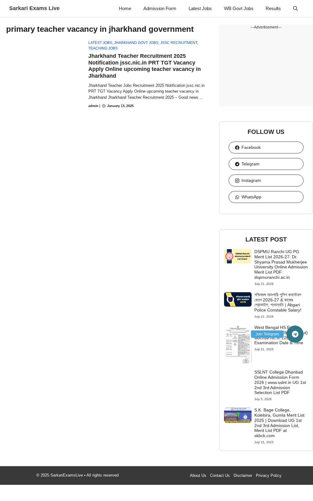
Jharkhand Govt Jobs (136, 43)
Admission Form (159, 8)
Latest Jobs (200, 8)
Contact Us (220, 475)
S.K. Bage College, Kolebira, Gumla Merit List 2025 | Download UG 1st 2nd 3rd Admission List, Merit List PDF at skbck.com (279, 422)
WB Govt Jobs (238, 8)
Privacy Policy (269, 475)
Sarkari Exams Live (34, 8)
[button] (295, 8)
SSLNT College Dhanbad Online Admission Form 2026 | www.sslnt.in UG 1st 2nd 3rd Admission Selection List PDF (280, 382)
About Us (198, 475)
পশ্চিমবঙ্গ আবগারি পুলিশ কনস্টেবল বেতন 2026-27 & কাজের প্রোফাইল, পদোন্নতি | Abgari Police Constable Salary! (277, 302)
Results (273, 8)
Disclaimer (243, 475)
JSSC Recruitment (178, 43)
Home (125, 8)
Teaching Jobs (103, 48)
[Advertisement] (266, 68)
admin (93, 106)
